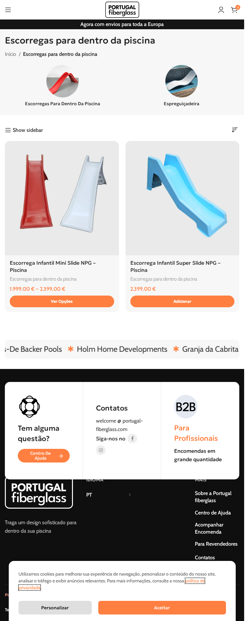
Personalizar (55, 608)
